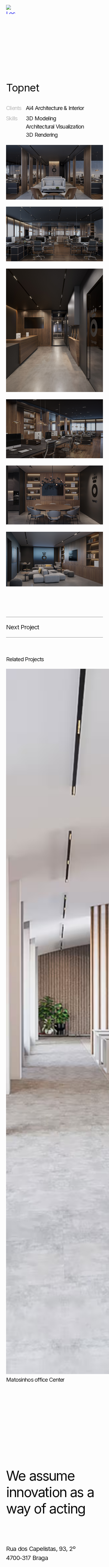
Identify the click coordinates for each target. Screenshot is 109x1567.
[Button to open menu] (97, 9)
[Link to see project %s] (10, 9)
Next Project (22, 627)
